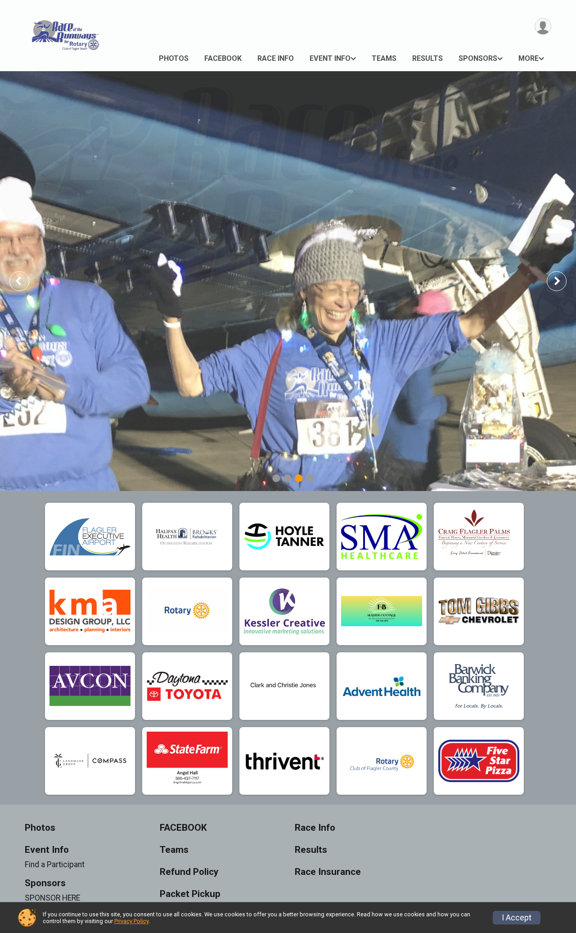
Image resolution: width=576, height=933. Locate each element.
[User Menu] (543, 26)
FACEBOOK (223, 58)
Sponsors (478, 58)
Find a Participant (55, 864)
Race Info (275, 58)
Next (563, 281)
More (528, 58)
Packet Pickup (190, 894)
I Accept (516, 917)
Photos (174, 58)
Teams (384, 58)
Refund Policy (189, 872)
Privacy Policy (131, 921)
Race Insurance (328, 872)
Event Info (330, 58)
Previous (25, 281)
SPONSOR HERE (52, 897)
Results (427, 58)
